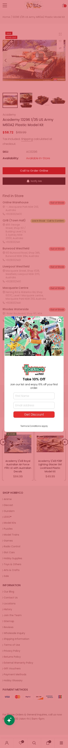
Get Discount (34, 414)
